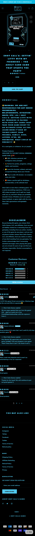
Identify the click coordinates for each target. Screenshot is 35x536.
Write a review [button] (17, 282)
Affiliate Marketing (8, 460)
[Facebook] (3, 503)
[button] (14, 73)
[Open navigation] (3, 8)
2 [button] (16, 403)
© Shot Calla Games (17, 516)
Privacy (4, 470)
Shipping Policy (7, 457)
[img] (4, 294)
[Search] (29, 8)
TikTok (4, 434)
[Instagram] (11, 503)
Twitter (4, 440)
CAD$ (17, 511)
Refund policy (6, 447)
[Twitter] (7, 503)
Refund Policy (6, 464)
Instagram (5, 431)
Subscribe (9, 491)
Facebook (5, 437)
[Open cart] (32, 8)
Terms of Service (7, 444)
